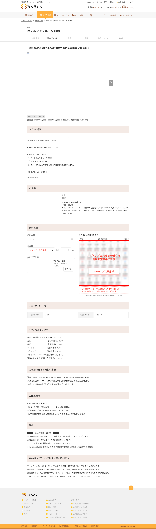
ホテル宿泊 (47, 15)
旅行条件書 (95, 526)
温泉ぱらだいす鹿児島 (81, 504)
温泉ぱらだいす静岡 (80, 514)
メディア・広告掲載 (48, 526)
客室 (69, 38)
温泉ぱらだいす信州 (80, 517)
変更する (68, 269)
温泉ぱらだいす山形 (80, 507)
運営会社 (24, 526)
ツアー (95, 15)
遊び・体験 (79, 15)
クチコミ (120, 38)
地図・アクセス (103, 38)
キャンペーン (127, 15)
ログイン (131, 2)
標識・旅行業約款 (81, 526)
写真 (86, 38)
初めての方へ (28, 503)
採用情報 (34, 526)
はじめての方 (89, 2)
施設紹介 (35, 38)
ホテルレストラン (63, 15)
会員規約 (27, 507)
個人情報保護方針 (64, 526)
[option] (70, 53)
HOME (30, 15)
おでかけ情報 (111, 15)
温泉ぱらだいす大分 (80, 510)
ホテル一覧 (39, 21)
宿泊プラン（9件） (52, 38)
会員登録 (121, 2)
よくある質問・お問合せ (106, 2)
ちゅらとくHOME (26, 21)
